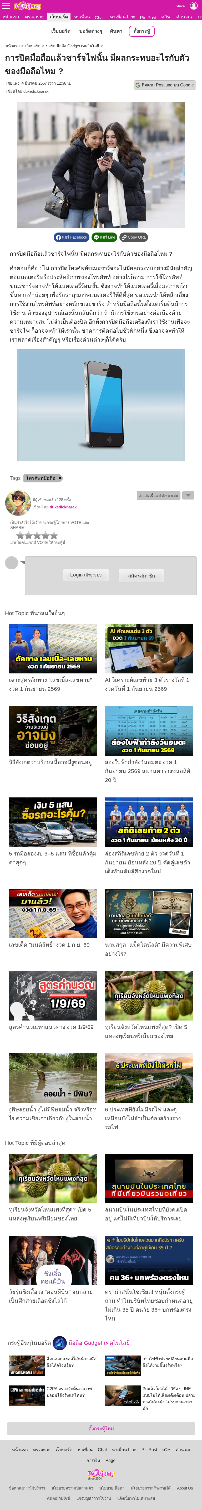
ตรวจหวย (34, 16)
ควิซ (165, 16)
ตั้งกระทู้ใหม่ (101, 1428)
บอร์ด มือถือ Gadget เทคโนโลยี (72, 46)
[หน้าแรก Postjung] (27, 6)
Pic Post (148, 17)
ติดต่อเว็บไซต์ (58, 1498)
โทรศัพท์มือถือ (40, 478)
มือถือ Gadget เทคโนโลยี (98, 1343)
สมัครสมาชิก (141, 576)
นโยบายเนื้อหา (111, 1488)
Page (110, 1460)
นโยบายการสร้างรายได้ (151, 1488)
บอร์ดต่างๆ (90, 31)
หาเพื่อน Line (122, 16)
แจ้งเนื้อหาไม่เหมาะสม (136, 1498)
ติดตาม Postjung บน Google (168, 85)
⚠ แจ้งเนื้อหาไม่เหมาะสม (158, 496)
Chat (99, 17)
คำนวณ (184, 16)
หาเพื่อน (82, 16)
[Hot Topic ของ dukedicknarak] (18, 515)
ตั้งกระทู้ (141, 31)
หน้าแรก (10, 16)
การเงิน (93, 1460)
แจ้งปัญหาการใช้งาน (94, 1498)
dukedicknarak (36, 91)
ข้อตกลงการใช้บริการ (27, 1488)
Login (86, 575)
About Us (185, 1488)
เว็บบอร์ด (59, 16)
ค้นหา (116, 31)
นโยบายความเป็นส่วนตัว (72, 1488)
